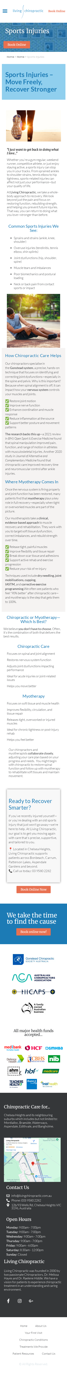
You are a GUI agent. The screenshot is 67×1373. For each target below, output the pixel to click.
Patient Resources (23, 1353)
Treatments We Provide (34, 1346)
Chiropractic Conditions (33, 1339)
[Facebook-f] (8, 1301)
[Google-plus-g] (31, 1301)
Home (10, 57)
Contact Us (48, 1353)
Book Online (56, 11)
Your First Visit (33, 1333)
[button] (5, 11)
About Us (40, 1326)
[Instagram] (19, 1301)
